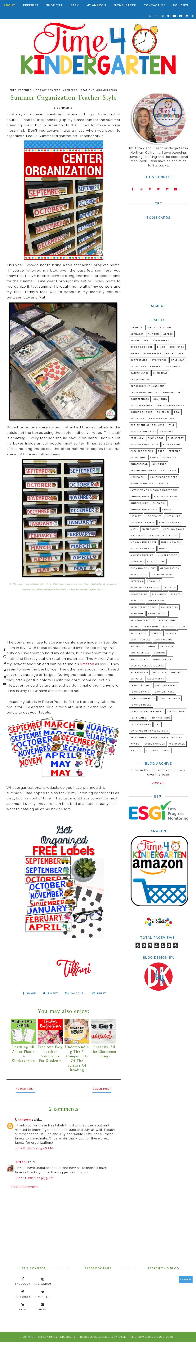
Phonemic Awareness (145, 588)
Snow (152, 646)
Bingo (161, 347)
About (10, 5)
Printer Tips (169, 607)
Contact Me (154, 5)
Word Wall (177, 744)
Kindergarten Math (144, 510)
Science (156, 633)
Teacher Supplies (143, 698)
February (137, 438)
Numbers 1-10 (156, 562)
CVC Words (159, 360)
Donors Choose (141, 412)
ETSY (74, 5)
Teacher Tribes (141, 705)
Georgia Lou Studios (159, 1337)
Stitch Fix (159, 672)
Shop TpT (54, 5)
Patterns (137, 581)
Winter (135, 744)
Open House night (143, 568)
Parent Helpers (161, 575)
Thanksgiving (160, 718)
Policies (180, 5)
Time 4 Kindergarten (63, 1337)
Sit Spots (137, 646)
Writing (136, 750)
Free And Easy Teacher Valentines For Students (50, 1054)
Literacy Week (169, 523)
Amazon (87, 664)
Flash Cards (171, 445)
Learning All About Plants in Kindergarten (23, 1054)
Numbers (137, 562)
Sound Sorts (139, 659)
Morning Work (171, 542)
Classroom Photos (144, 392)
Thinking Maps (141, 724)
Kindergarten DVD (167, 497)
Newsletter (125, 5)
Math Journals (173, 529)
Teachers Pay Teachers (147, 711)
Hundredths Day (142, 484)
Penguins (153, 581)
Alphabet (137, 334)
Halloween (169, 471)
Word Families (155, 744)
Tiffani (21, 1162)
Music (163, 549)
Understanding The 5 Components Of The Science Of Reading (77, 1059)
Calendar (178, 360)
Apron (135, 340)
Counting (160, 399)
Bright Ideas (174, 353)
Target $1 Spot (141, 685)
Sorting (159, 653)
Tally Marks (155, 679)
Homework (138, 477)
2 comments (63, 108)
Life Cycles (153, 516)
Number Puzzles (142, 555)
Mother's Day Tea (143, 549)
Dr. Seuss (163, 412)
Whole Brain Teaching (166, 737)
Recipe (135, 627)
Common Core (171, 392)
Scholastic (139, 633)
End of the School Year (147, 425)
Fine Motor (156, 438)
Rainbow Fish (157, 614)
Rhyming (168, 627)
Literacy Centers (47, 90)
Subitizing (178, 672)
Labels (167, 510)
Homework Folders (163, 477)
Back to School (142, 347)
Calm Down (172, 366)
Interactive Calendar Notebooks (154, 490)
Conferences (140, 399)
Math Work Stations (79, 90)
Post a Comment (24, 1187)
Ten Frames (138, 718)
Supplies (137, 679)
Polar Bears (156, 601)
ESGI (177, 412)
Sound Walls (162, 659)
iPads (166, 750)
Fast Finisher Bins (143, 432)
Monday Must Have (144, 542)
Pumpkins (137, 614)
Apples (168, 334)
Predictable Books (144, 607)
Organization (106, 90)
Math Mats (138, 536)
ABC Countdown (159, 327)
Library (136, 516)
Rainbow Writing (142, 620)
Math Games (150, 529)
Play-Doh (137, 601)
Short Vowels (140, 640)
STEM (182, 627)
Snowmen (166, 646)
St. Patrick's (139, 672)
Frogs (154, 458)
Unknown (23, 1119)
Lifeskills (173, 516)
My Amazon (96, 5)
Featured (166, 432)
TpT (157, 724)
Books (135, 353)
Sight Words (163, 640)
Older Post (101, 1089)
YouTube (152, 750)
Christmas (160, 373)
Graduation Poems (143, 471)
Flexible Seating (142, 451)
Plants (176, 594)
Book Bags (177, 347)
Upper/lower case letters (149, 731)
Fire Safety (176, 438)
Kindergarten (140, 497)
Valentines (138, 737)
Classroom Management (148, 386)
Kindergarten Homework (148, 503)
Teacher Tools (169, 698)
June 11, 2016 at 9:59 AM (34, 1178)
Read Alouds (167, 620)
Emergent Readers (161, 419)
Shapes (171, 633)
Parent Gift (139, 575)
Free (13, 90)
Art (146, 340)
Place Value (139, 594)
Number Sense (167, 555)
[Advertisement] (64, 1222)
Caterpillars (140, 373)
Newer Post (25, 1089)
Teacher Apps (140, 692)
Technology (176, 711)
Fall (172, 425)
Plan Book (159, 594)
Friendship (138, 458)
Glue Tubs (159, 464)
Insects (163, 484)
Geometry (169, 458)
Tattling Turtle (166, 685)
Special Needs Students (147, 666)
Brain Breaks (153, 353)
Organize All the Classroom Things (103, 1052)
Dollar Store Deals (170, 406)
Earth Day (138, 419)
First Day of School (145, 445)
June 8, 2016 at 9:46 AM (34, 1148)
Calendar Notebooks (145, 366)
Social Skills (140, 653)
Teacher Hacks (164, 692)
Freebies (30, 5)
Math (134, 529)
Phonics (170, 588)
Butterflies (139, 360)
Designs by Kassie (114, 1337)
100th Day (137, 327)
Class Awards (140, 379)
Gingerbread (139, 464)
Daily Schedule (141, 406)
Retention (151, 627)
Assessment (161, 340)
